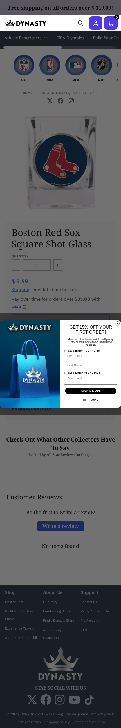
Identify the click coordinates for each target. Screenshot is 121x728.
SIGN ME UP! (90, 390)
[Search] (80, 23)
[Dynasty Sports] (25, 23)
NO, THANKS (90, 400)
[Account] (95, 23)
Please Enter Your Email (82, 372)
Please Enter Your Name (82, 350)
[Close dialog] (117, 323)
